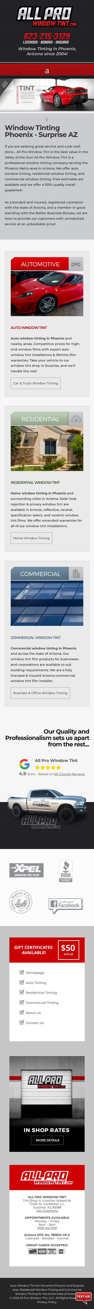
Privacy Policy (47, 1302)
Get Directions (47, 1211)
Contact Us (35, 1023)
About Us (33, 1013)
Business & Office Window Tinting (40, 693)
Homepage (35, 973)
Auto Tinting (36, 983)
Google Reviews (69, 774)
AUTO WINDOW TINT (29, 328)
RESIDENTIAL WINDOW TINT (35, 482)
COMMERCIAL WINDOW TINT (35, 637)
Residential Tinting (41, 993)
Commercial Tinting (42, 1003)
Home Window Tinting (31, 538)
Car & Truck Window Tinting (35, 383)
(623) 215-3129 (47, 1228)
